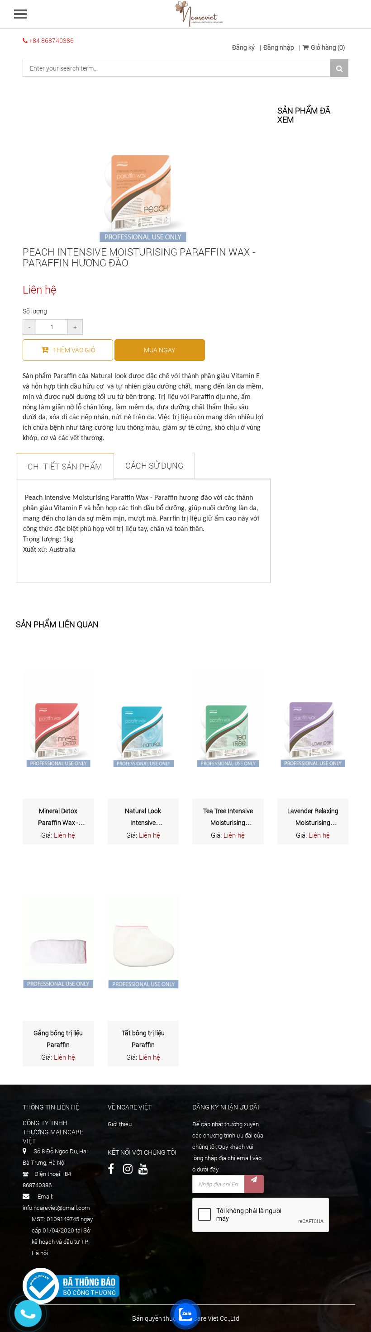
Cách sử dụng (154, 465)
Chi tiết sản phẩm (65, 466)
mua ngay (160, 350)
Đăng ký (243, 47)
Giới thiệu (120, 1124)
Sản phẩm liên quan (57, 625)
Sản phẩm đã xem (303, 115)
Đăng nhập (278, 47)
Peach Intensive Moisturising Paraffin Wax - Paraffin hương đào (139, 257)
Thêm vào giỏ (74, 350)
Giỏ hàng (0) (328, 47)
